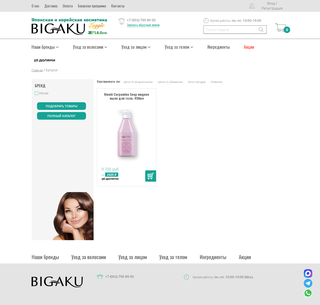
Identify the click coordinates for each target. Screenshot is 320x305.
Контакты (118, 5)
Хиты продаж (196, 82)
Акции (249, 47)
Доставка (50, 5)
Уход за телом (173, 257)
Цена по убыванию (170, 82)
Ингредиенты (218, 47)
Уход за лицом (132, 257)
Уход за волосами (88, 257)
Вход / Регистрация (272, 6)
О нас (35, 5)
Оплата (68, 5)
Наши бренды (45, 257)
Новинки (216, 82)
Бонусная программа (92, 5)
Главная (37, 70)
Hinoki (43, 93)
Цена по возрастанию (138, 82)
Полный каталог (61, 116)
